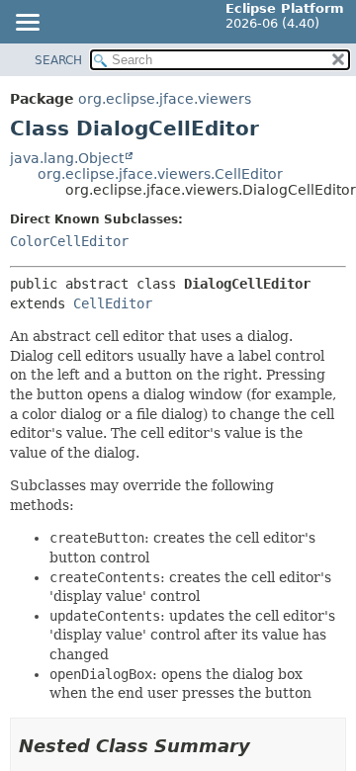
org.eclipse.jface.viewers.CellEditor (160, 174)
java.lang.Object (67, 158)
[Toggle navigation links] (27, 24)
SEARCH (58, 60)
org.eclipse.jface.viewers (164, 99)
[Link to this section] (264, 745)
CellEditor (112, 303)
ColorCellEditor (69, 241)
